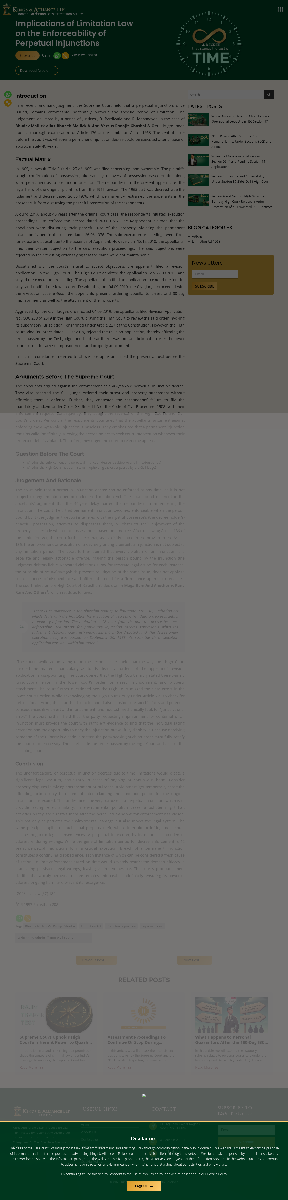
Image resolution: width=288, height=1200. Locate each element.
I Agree (141, 1186)
